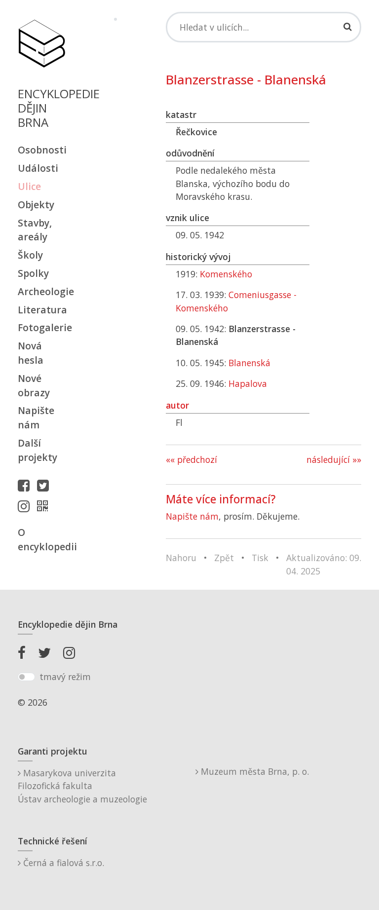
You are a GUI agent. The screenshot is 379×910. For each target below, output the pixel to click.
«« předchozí (191, 459)
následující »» (333, 459)
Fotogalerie (41, 327)
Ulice (29, 186)
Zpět (224, 558)
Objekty (36, 204)
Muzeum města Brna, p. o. (253, 771)
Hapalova (247, 383)
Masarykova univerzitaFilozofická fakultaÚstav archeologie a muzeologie (82, 786)
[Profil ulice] (45, 505)
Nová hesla (30, 353)
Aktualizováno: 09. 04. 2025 (323, 564)
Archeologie (41, 291)
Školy (30, 255)
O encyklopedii (41, 539)
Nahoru (181, 558)
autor (177, 405)
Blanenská (249, 363)
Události (38, 168)
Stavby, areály (35, 230)
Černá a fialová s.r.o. (62, 863)
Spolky (33, 273)
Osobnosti (41, 149)
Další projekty (37, 450)
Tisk (260, 558)
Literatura (41, 309)
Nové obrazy (34, 385)
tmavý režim (65, 676)
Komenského (226, 274)
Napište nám (36, 417)
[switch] (26, 677)
